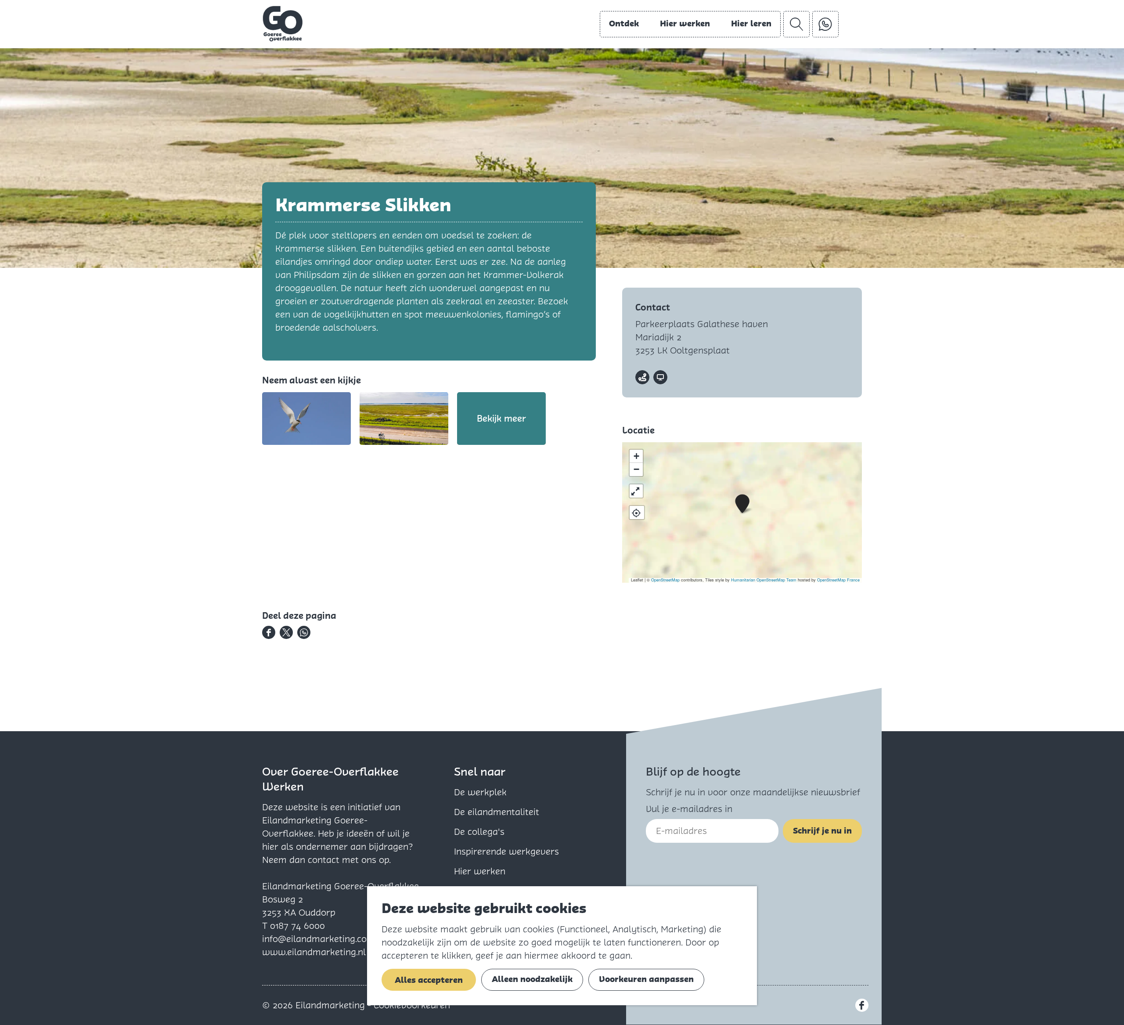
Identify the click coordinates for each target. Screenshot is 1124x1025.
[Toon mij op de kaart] (637, 512)
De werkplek (480, 792)
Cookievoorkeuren (412, 1005)
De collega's (479, 831)
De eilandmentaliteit (496, 812)
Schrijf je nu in (822, 830)
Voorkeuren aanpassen (646, 979)
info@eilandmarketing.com (318, 939)
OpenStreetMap (665, 580)
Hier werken (479, 871)
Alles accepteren (429, 979)
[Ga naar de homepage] (283, 23)
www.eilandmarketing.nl (314, 952)
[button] (742, 504)
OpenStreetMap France (838, 580)
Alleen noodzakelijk (532, 979)
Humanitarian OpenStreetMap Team (763, 580)
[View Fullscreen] (636, 491)
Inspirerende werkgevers (506, 851)
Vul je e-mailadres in (689, 809)
